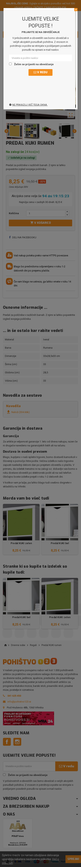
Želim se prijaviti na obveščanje (34, 64)
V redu (41, 72)
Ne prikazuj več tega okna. (30, 104)
